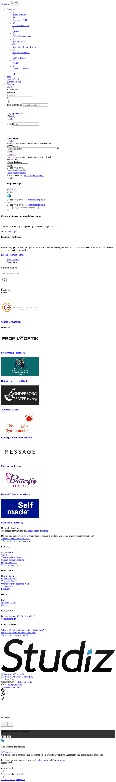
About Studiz (7, 552)
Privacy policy (58, 760)
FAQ (3, 600)
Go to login (12, 231)
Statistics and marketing (11, 774)
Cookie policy (41, 760)
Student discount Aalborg (12, 560)
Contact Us (6, 605)
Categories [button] (11, 9)
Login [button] (9, 87)
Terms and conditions (10, 687)
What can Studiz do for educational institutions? (22, 630)
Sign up (10, 84)
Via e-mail (11, 189)
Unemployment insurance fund (15, 584)
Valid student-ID (8, 619)
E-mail (10, 89)
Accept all (20, 779)
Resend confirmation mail (12, 255)
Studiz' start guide (9, 578)
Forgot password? (15, 113)
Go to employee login (34, 175)
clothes (30, 531)
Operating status (8, 602)
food (37, 531)
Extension (5, 589)
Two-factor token (14, 105)
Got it (3, 231)
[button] (11, 116)
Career (4, 555)
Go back (12, 119)
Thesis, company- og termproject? (16, 635)
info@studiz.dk (15, 684)
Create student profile (16, 170)
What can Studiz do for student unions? (18, 632)
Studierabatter (13, 259)
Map (9, 76)
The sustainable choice (11, 557)
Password (11, 92)
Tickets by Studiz (9, 581)
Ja (9, 737)
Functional (6, 768)
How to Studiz (13, 79)
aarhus (45, 531)
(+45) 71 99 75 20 (24, 682)
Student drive (7, 586)
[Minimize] (4, 724)
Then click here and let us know (15, 538)
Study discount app (9, 565)
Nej (3, 737)
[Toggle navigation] (14, 3)
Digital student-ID (9, 562)
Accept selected (8, 779)
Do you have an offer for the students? (18, 616)
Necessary (5, 763)
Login (9, 202)
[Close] (2, 222)
